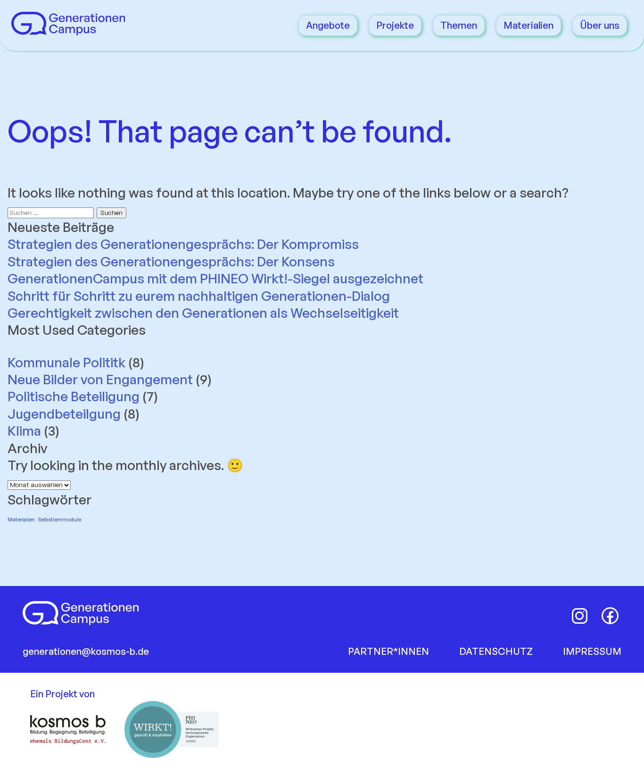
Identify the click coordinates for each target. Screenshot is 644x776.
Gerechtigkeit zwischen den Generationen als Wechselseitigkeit (203, 313)
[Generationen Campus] (68, 30)
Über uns (599, 25)
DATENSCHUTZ (496, 651)
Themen (458, 25)
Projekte (395, 25)
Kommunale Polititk (66, 362)
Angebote (328, 25)
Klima (24, 430)
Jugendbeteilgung (64, 413)
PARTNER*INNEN (388, 651)
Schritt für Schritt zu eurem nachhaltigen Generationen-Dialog (199, 296)
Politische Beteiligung (74, 396)
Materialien (528, 25)
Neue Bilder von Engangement (100, 379)
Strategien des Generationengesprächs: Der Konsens (171, 261)
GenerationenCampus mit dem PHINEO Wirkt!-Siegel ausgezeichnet (217, 278)
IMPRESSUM (592, 651)
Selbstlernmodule (59, 519)
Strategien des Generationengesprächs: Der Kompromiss (183, 244)
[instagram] (580, 616)
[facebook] (610, 616)
